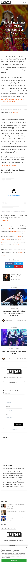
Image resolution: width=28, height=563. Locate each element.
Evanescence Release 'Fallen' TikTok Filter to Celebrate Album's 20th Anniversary (14, 313)
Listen (16, 17)
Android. (8, 228)
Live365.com (15, 112)
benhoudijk (20, 252)
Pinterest (19, 266)
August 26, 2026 (10, 508)
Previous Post (14, 287)
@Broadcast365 (5, 242)
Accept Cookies (14, 560)
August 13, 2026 (10, 513)
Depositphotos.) (5, 255)
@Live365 (20, 239)
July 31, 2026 (9, 520)
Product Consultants (15, 231)
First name (8, 399)
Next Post (14, 327)
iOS (3, 228)
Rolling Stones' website (8, 165)
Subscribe (18, 424)
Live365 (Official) (17, 236)
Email (7, 414)
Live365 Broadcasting (6, 239)
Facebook (9, 263)
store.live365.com (17, 244)
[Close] (26, 547)
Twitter (19, 263)
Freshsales (16, 429)
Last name (8, 406)
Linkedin (10, 266)
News (11, 17)
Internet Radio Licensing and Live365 (16, 511)
